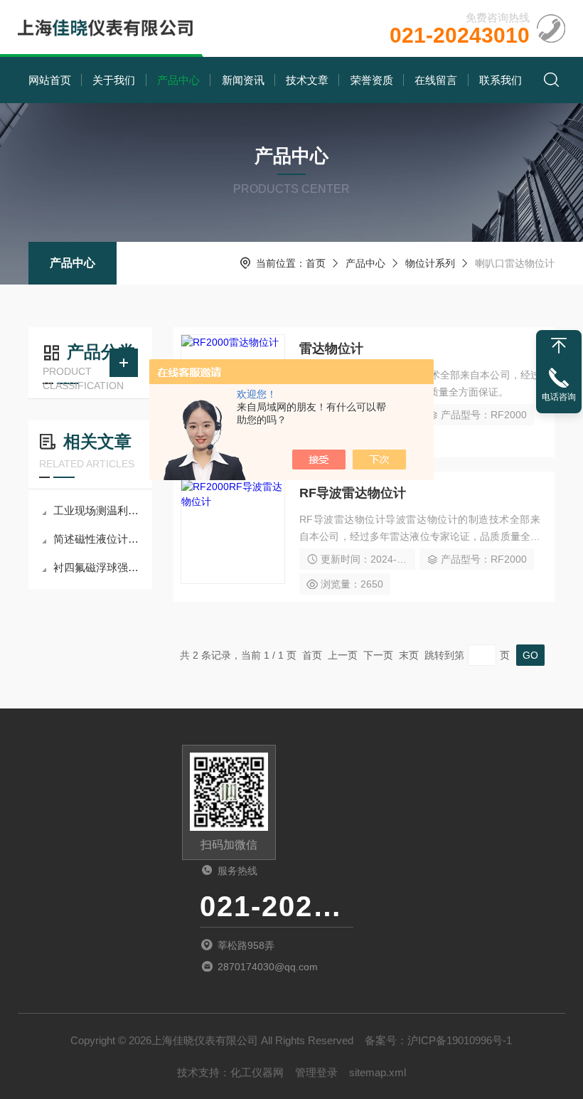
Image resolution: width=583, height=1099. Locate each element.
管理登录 (316, 1072)
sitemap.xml (377, 1072)
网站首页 (49, 80)
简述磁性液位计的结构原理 (97, 539)
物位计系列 (430, 263)
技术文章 (307, 80)
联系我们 (500, 80)
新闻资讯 (243, 80)
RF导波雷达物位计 (352, 493)
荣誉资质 (372, 80)
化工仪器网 (257, 1072)
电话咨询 (559, 397)
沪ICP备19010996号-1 (459, 1040)
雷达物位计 (331, 348)
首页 (316, 263)
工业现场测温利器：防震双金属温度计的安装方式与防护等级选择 (97, 510)
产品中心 (178, 80)
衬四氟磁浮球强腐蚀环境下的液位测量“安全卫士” (97, 567)
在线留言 (435, 80)
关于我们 (113, 80)
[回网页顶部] (558, 345)
